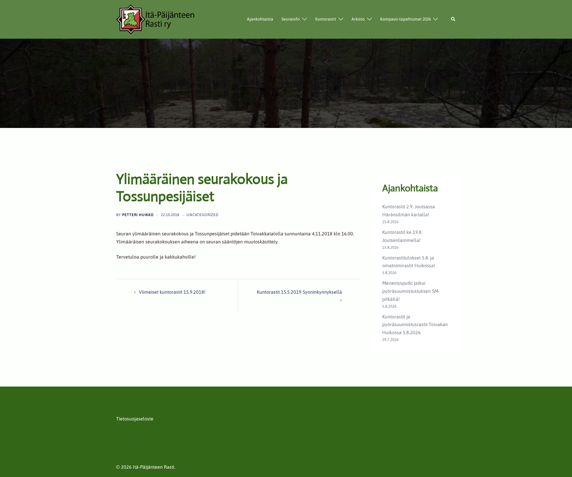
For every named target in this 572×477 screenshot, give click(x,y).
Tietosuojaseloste (134, 418)
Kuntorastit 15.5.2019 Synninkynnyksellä (299, 292)
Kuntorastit (325, 19)
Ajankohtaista (260, 19)
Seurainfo (291, 19)
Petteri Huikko (138, 215)
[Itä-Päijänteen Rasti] (155, 18)
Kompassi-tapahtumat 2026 (405, 19)
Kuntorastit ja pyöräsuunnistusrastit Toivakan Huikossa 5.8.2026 (415, 324)
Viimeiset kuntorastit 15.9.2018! (172, 292)
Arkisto (358, 19)
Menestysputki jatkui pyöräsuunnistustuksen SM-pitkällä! (411, 291)
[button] (453, 19)
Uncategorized (202, 215)
